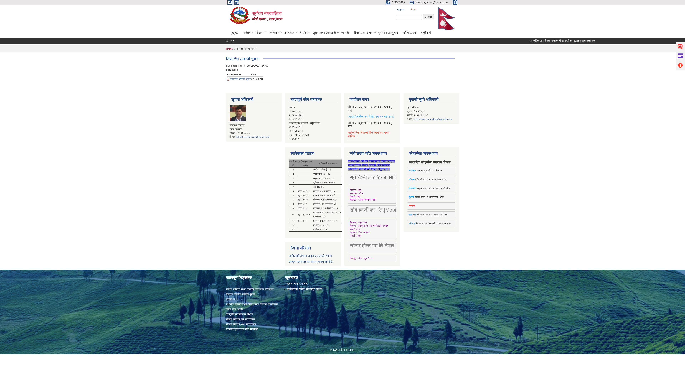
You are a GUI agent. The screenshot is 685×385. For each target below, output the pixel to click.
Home (229, 48)
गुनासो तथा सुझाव (388, 33)
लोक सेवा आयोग (234, 309)
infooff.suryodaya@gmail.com (253, 136)
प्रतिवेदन (274, 33)
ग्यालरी (345, 33)
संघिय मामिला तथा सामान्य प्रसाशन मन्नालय (249, 289)
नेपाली (413, 9)
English (400, 9)
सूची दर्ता (426, 33)
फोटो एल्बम (409, 33)
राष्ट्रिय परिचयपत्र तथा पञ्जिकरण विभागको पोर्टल (311, 261)
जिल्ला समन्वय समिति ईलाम (240, 294)
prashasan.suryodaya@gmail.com (432, 119)
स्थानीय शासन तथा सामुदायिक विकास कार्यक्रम (252, 304)
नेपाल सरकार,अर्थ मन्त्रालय (241, 324)
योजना (259, 33)
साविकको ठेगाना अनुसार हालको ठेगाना (310, 256)
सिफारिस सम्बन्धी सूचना (240, 79)
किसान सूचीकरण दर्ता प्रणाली (242, 329)
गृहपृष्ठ (234, 33)
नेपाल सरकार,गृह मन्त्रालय (240, 319)
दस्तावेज (289, 33)
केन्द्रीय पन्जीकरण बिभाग (239, 314)
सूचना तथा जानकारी (324, 33)
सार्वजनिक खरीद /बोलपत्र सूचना (304, 289)
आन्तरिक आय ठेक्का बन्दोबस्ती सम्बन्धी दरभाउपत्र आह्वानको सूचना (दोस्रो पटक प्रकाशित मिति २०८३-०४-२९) (566, 40)
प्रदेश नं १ (232, 299)
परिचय (247, 33)
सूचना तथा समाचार (297, 283)
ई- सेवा (303, 33)
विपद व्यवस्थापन (363, 33)
